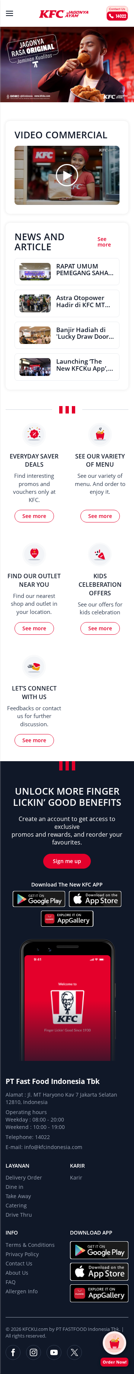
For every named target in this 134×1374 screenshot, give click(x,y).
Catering (16, 1205)
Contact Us (19, 1263)
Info (12, 1232)
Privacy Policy (22, 1254)
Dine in (14, 1186)
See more (104, 242)
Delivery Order (24, 1177)
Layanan (17, 1165)
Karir (77, 1165)
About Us (17, 1272)
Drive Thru (19, 1214)
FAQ (11, 1281)
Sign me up (67, 861)
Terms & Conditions (30, 1244)
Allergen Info (22, 1291)
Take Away (18, 1196)
